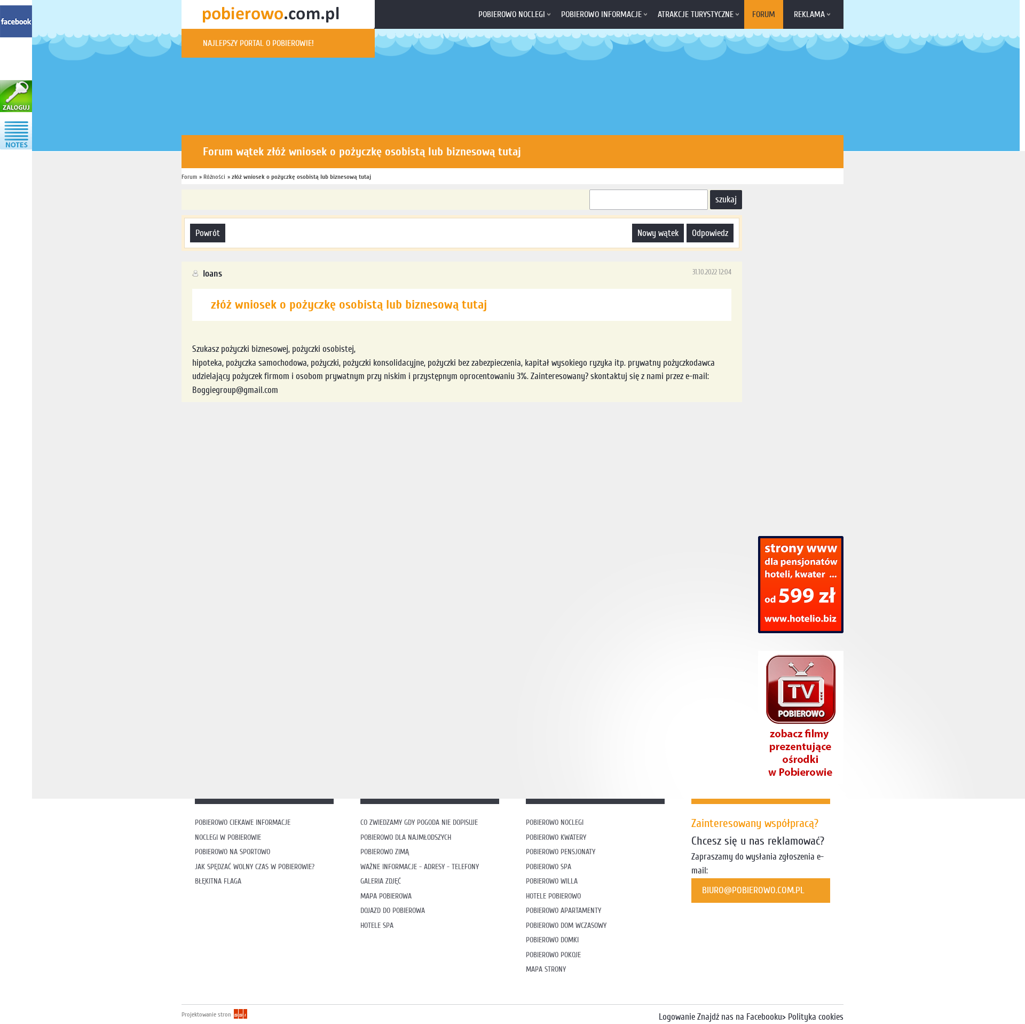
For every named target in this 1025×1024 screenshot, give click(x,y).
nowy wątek (658, 233)
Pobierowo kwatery (556, 837)
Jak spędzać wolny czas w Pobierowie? (254, 866)
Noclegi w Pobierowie (228, 837)
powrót (207, 233)
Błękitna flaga (218, 881)
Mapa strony (546, 969)
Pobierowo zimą (384, 851)
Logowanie (677, 1017)
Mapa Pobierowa (386, 896)
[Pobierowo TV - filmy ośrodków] (800, 781)
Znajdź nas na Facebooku (739, 1017)
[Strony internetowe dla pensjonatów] (800, 630)
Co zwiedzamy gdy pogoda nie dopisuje (419, 822)
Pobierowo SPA (548, 866)
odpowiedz (710, 233)
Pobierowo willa (553, 881)
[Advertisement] (376, 437)
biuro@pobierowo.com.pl (753, 890)
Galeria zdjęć (380, 881)
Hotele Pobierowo (553, 896)
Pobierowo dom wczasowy (566, 925)
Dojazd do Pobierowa (392, 910)
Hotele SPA (376, 925)
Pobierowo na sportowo (232, 851)
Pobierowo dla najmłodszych (405, 837)
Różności (214, 176)
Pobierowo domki (552, 939)
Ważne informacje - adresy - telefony (419, 866)
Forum (763, 14)
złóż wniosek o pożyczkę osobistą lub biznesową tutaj (301, 176)
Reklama (809, 14)
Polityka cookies (815, 1017)
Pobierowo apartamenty (563, 910)
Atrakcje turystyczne (696, 14)
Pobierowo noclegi (511, 14)
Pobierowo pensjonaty (560, 851)
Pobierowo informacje (601, 14)
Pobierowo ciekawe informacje (242, 822)
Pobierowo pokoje (553, 954)
